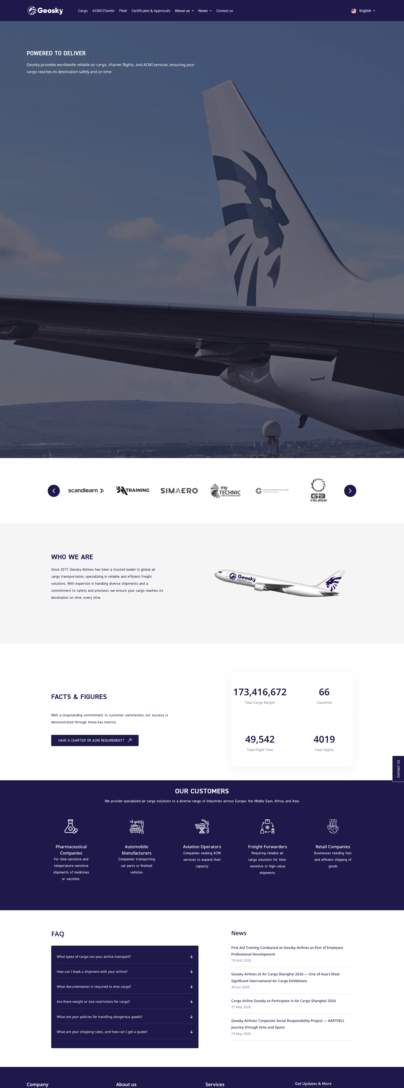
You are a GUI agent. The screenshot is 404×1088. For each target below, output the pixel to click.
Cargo (83, 10)
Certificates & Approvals (151, 10)
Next (350, 491)
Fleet (123, 10)
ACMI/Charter (103, 10)
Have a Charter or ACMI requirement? (91, 740)
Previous (54, 491)
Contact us (224, 10)
